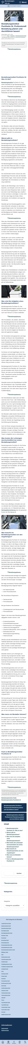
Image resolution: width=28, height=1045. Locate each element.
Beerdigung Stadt (5, 930)
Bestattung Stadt (5, 940)
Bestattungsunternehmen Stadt (8, 949)
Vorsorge (8, 1043)
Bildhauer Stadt (4, 952)
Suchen (19, 873)
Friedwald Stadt (4, 969)
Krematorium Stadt (5, 981)
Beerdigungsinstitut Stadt (6, 933)
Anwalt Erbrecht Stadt (6, 923)
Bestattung (14, 1043)
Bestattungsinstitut (7, 82)
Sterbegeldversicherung (8, 510)
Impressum (4, 1028)
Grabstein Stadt (4, 973)
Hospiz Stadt (4, 976)
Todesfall (3, 997)
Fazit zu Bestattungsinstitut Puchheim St (15, 860)
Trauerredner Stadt (5, 1009)
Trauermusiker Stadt (5, 1007)
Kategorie (12, 35)
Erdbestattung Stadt (5, 957)
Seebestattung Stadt (5, 988)
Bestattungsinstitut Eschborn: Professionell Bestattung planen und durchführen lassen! (13, 807)
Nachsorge (3, 985)
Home (3, 1043)
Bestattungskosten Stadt (6, 947)
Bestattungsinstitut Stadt (21, 35)
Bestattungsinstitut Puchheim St (11, 800)
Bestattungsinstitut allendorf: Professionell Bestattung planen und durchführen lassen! (14, 817)
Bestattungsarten (5, 942)
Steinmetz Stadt (4, 990)
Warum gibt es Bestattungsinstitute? (13, 833)
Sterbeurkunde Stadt (5, 992)
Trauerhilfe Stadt (4, 1004)
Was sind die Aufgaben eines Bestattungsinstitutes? (13, 838)
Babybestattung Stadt (6, 926)
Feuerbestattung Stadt (6, 959)
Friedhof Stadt (4, 961)
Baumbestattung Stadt (6, 928)
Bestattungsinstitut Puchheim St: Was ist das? (15, 829)
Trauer (2, 1000)
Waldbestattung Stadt (6, 1014)
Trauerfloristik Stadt (5, 1002)
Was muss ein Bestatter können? (14, 856)
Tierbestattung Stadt (5, 995)
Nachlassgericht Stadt (6, 983)
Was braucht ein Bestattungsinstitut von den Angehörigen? (15, 851)
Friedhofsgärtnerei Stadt (6, 964)
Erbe (19, 1043)
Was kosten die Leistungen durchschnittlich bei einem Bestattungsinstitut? (15, 844)
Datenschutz (5, 1030)
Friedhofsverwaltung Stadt (7, 966)
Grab (2, 971)
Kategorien (7, 901)
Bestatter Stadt (4, 935)
